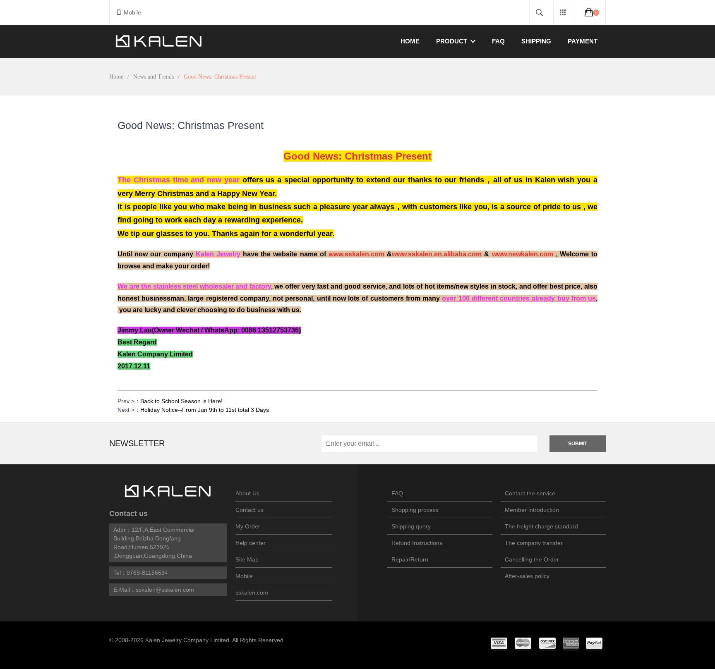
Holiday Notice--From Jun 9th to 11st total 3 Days (204, 409)
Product (451, 41)
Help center (250, 543)
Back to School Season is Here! (181, 401)
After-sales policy (527, 576)
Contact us (128, 513)
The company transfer (534, 543)
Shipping (536, 41)
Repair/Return (409, 559)
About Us (247, 493)
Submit (577, 444)
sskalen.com (251, 592)
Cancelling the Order (532, 559)
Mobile (132, 12)
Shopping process (415, 510)
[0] (590, 12)
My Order (247, 526)
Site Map (247, 559)
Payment (582, 41)
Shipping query (411, 526)
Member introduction (532, 510)
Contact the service (530, 493)
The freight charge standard (541, 526)
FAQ (498, 41)
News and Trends (153, 77)
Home (410, 41)
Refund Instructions (416, 543)
